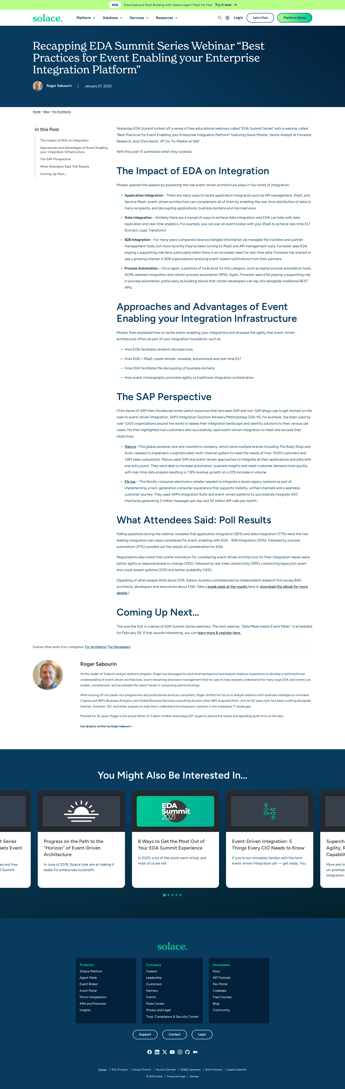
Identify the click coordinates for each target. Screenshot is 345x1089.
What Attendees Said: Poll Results (64, 166)
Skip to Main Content (20, 4)
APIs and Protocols (93, 1004)
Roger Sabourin (59, 85)
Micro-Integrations (93, 997)
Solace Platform (91, 971)
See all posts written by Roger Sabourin (105, 726)
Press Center (155, 1004)
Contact (174, 1034)
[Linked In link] (157, 1052)
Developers (221, 965)
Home (37, 111)
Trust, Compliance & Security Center (172, 1016)
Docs (216, 971)
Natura (130, 446)
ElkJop (130, 481)
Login (238, 18)
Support (145, 1034)
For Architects (61, 111)
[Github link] (187, 1052)
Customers (154, 984)
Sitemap (194, 1076)
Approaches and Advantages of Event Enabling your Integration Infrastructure (74, 150)
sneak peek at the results (227, 586)
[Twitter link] (165, 1052)
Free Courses (222, 997)
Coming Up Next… (53, 174)
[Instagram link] (180, 1052)
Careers (151, 971)
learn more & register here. (219, 633)
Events (151, 997)
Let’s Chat (260, 18)
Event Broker (89, 984)
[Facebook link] (149, 1052)
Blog (46, 111)
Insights (85, 1010)
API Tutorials (221, 978)
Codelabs (219, 991)
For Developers (119, 647)
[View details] (47, 18)
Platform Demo (295, 18)
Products (87, 965)
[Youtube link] (172, 1052)
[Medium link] (195, 1052)
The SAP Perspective (55, 159)
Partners (152, 991)
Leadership (154, 978)
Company (153, 965)
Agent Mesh (88, 978)
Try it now (223, 5)
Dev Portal (220, 984)
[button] (93, 16)
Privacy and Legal (158, 1010)
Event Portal (88, 991)
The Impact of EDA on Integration (64, 140)
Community (221, 1010)
